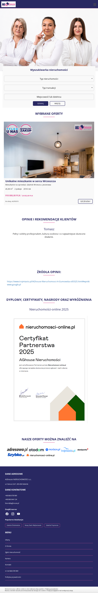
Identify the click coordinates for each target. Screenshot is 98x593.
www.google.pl (14, 284)
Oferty (7, 540)
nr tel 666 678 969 (11, 571)
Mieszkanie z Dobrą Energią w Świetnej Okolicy (34, 181)
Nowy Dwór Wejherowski (33, 525)
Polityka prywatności (13, 577)
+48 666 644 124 (11, 499)
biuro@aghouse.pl (12, 503)
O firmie (8, 546)
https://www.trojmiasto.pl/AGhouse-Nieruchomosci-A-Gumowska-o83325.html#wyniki (48, 281)
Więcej (57, 103)
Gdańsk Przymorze (52, 525)
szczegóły (85, 201)
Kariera (7, 558)
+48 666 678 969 (11, 495)
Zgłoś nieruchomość (12, 552)
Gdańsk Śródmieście (13, 525)
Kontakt (8, 564)
